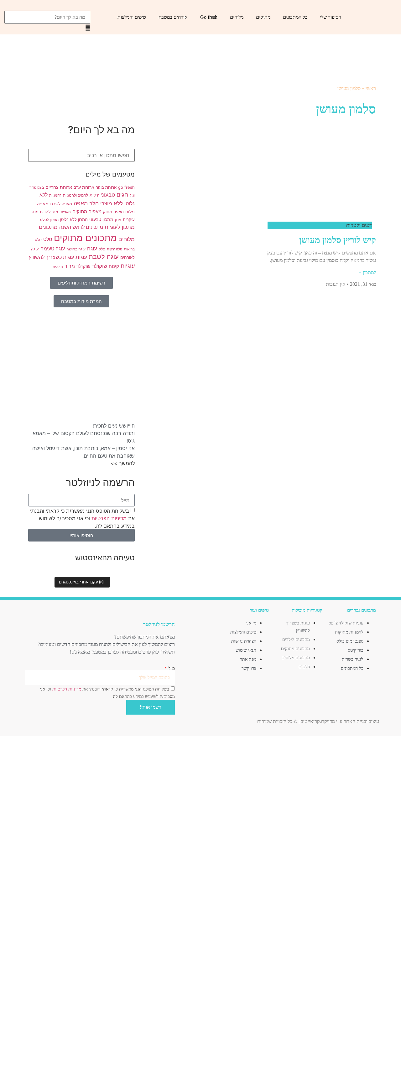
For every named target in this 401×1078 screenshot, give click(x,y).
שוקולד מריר (78, 266)
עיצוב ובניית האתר (361, 721)
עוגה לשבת (104, 256)
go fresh (126, 187)
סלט (47, 239)
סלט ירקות (114, 249)
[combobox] (47, 17)
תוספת (58, 267)
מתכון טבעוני (101, 219)
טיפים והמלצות (131, 17)
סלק (102, 249)
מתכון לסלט (49, 220)
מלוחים (236, 17)
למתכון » (367, 272)
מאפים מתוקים (87, 211)
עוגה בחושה (76, 249)
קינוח (114, 266)
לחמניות (55, 195)
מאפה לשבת (61, 203)
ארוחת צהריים (58, 187)
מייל (171, 668)
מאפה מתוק (113, 211)
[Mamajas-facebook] (104, 611)
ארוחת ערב (84, 187)
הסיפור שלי (330, 17)
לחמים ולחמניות (75, 195)
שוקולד (99, 266)
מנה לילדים (49, 212)
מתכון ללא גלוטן (74, 219)
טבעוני (108, 195)
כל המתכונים (295, 17)
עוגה (92, 248)
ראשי (371, 88)
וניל (132, 195)
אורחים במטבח (173, 17)
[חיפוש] (88, 7)
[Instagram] (95, 611)
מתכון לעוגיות (120, 227)
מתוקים (263, 17)
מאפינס (65, 212)
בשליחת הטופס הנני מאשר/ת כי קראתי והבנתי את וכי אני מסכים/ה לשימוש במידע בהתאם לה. (82, 518)
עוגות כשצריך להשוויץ (51, 257)
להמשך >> (123, 463)
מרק (118, 220)
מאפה (81, 203)
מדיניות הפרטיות (108, 518)
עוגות (81, 257)
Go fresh (208, 17)
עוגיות (128, 265)
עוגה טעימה (52, 249)
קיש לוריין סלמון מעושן (337, 240)
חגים (122, 194)
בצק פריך (36, 187)
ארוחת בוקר (106, 187)
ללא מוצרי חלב (106, 203)
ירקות (94, 195)
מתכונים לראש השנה (81, 227)
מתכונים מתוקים (85, 237)
